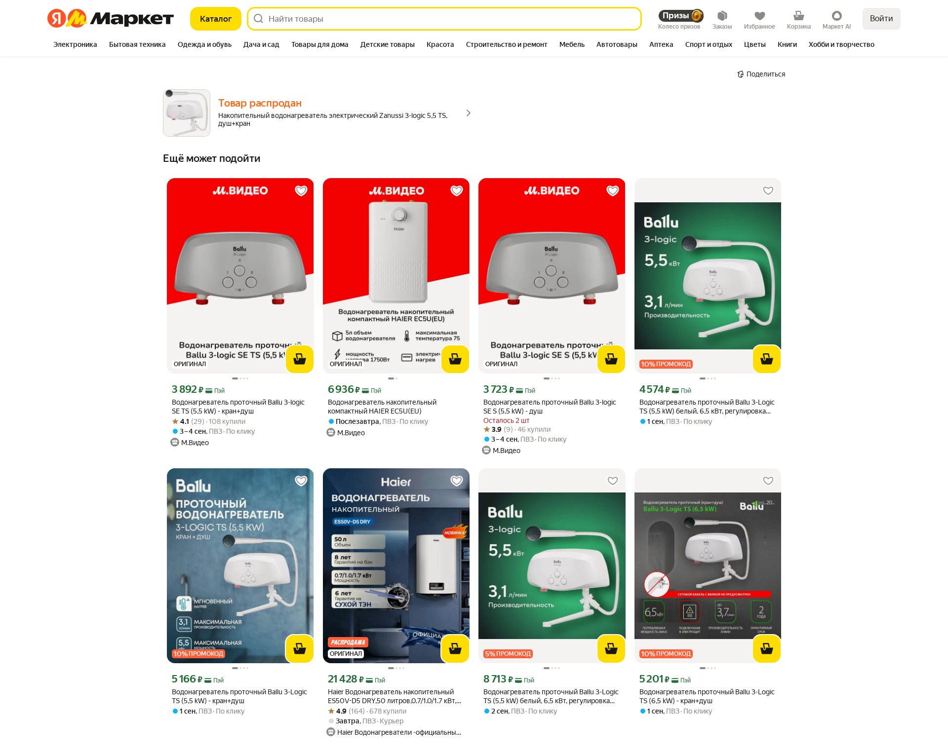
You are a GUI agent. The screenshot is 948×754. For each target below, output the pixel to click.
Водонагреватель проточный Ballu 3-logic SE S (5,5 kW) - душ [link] (549, 406)
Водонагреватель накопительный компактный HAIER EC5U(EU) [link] (382, 406)
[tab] (75, 45)
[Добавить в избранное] (301, 191)
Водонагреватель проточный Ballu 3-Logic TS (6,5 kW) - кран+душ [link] (707, 696)
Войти (881, 18)
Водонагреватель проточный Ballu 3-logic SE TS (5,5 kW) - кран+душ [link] (238, 406)
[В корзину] (300, 359)
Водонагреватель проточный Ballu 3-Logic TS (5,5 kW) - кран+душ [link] (239, 696)
